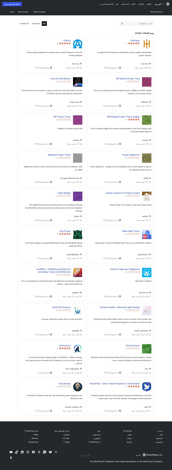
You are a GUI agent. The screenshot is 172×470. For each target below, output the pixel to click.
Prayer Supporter (131, 155)
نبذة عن (160, 431)
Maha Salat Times (131, 231)
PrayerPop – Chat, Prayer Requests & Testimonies (115, 383)
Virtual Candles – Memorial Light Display (120, 307)
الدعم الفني (96, 435)
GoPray (67, 40)
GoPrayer (135, 40)
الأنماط (129, 442)
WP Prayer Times (62, 116)
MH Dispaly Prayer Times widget (123, 116)
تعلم (98, 431)
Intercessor (65, 345)
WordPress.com (31, 431)
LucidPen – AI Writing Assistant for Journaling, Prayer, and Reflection (53, 270)
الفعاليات (66, 435)
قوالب (129, 435)
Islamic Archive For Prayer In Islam (123, 193)
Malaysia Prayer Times (59, 155)
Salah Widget (64, 193)
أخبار (161, 435)
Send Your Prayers (61, 307)
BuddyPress (33, 442)
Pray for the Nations (61, 78)
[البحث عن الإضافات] (122, 23)
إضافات (129, 438)
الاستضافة (159, 438)
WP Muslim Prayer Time (128, 78)
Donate (65, 438)
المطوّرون (97, 438)
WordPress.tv (94, 442)
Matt (35, 435)
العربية (138, 455)
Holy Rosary (65, 383)
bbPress (35, 438)
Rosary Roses (133, 345)
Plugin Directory (156, 12)
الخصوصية (159, 442)
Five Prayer (65, 231)
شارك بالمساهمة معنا (62, 431)
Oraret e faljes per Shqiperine (125, 269)
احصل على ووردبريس (12, 4)
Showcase (127, 431)
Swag (66, 442)
